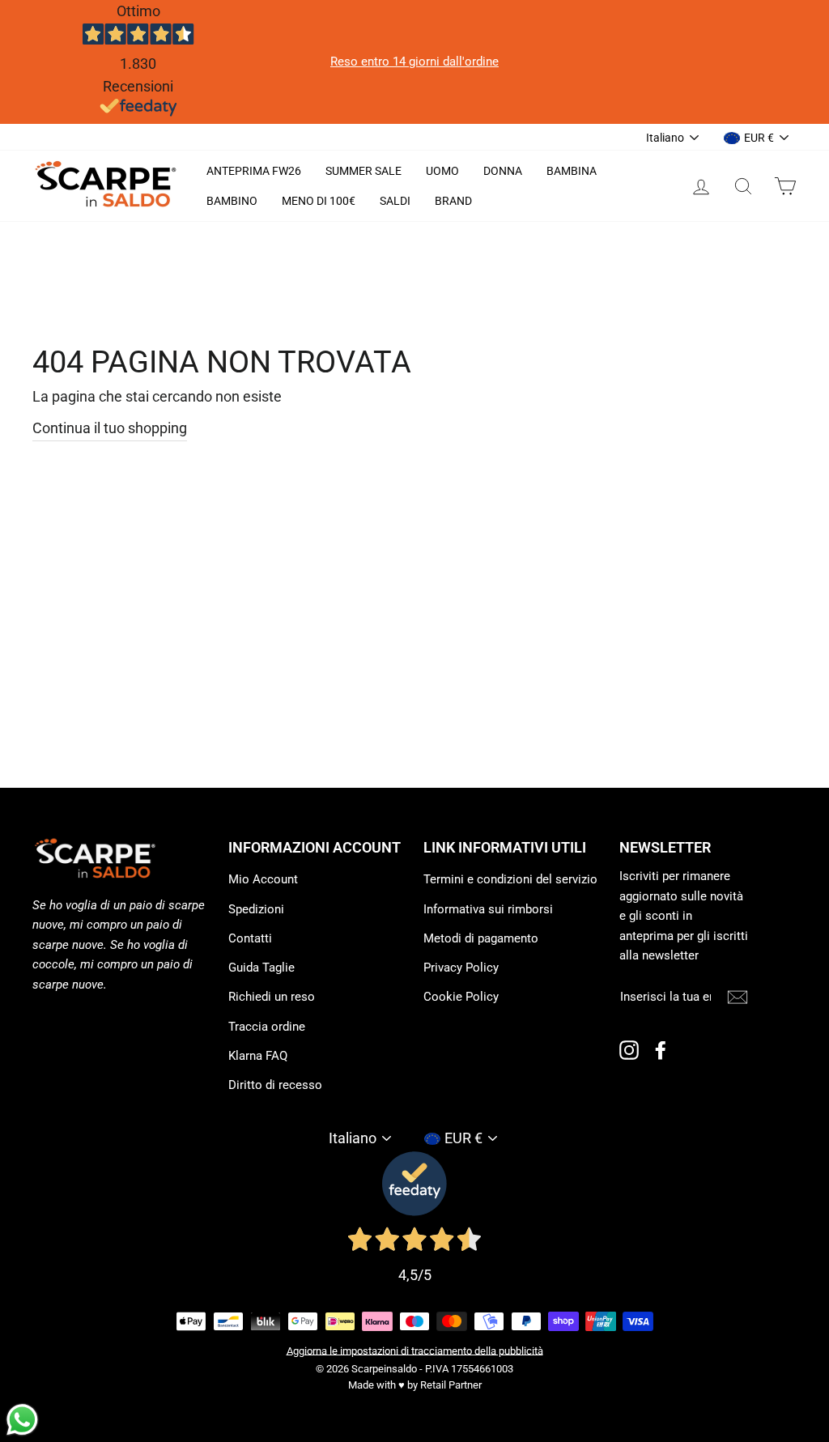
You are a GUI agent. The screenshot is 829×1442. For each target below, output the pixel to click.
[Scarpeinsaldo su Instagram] (629, 1050)
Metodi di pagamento (480, 938)
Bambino (231, 200)
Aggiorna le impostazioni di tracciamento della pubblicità (415, 1350)
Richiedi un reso (271, 996)
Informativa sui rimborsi (488, 909)
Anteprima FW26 (253, 170)
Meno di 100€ (318, 200)
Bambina (571, 170)
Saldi (395, 200)
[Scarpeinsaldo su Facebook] (660, 1050)
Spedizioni (256, 909)
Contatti (250, 938)
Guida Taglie (261, 967)
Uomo (442, 170)
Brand (453, 200)
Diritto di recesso (275, 1085)
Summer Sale (363, 170)
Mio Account (263, 879)
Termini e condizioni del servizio (510, 879)
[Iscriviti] (737, 996)
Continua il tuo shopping (109, 427)
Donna (502, 170)
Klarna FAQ (257, 1056)
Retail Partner (451, 1385)
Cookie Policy (461, 996)
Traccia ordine (266, 1026)
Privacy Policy (461, 967)
